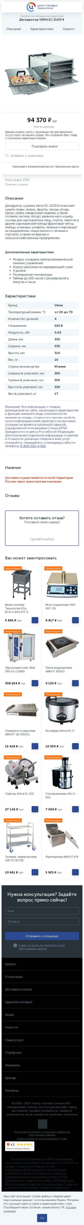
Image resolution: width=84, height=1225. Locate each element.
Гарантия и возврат (18, 1002)
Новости (11, 1027)
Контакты (12, 1090)
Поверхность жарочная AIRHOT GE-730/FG (20, 732)
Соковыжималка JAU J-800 (61, 795)
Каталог (10, 964)
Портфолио (13, 1052)
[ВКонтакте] (42, 1124)
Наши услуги (14, 1040)
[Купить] (35, 620)
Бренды (10, 1078)
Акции (9, 1015)
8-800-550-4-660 (33, 446)
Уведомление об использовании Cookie (42, 1138)
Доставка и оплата (18, 989)
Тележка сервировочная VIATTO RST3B (21, 858)
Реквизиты (12, 1065)
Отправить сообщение (42, 936)
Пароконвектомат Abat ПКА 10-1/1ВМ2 (20, 669)
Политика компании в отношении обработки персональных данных (42, 1134)
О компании (14, 977)
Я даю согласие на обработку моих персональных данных (42, 947)
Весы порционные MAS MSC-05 (60, 606)
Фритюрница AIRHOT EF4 (62, 856)
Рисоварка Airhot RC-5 (60, 730)
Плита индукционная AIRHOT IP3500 (59, 669)
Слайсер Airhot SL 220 (19, 793)
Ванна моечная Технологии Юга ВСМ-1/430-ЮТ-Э (16, 608)
